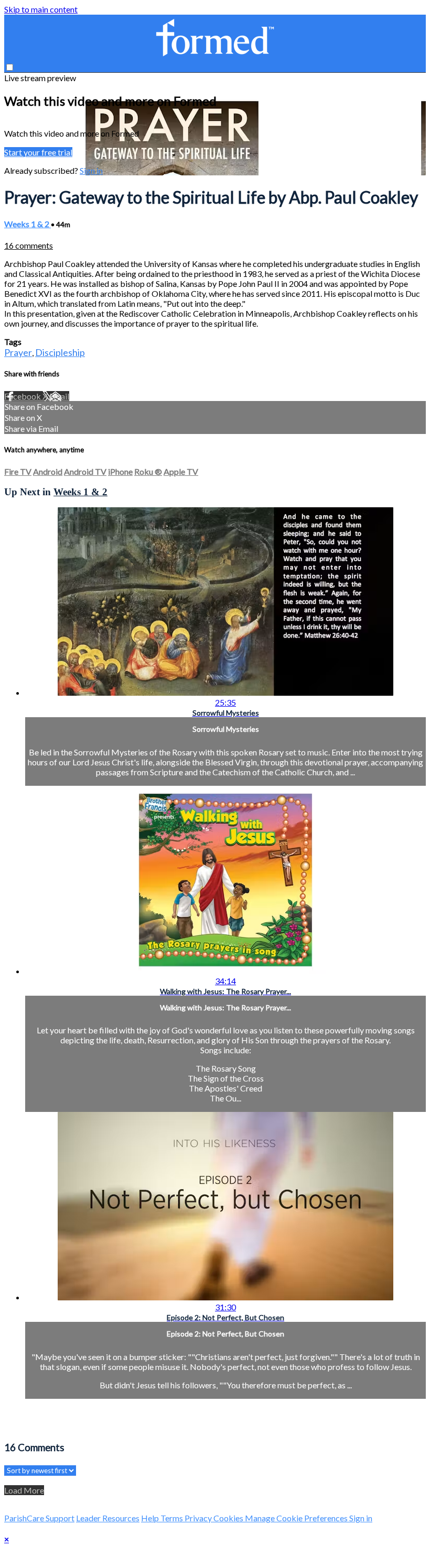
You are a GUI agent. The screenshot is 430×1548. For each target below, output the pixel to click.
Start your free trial (38, 152)
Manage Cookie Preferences (297, 1518)
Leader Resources (107, 1518)
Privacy (199, 1518)
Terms (172, 1518)
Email (59, 396)
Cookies (229, 1518)
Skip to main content (41, 9)
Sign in (91, 170)
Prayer (18, 352)
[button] (9, 67)
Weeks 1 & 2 (27, 224)
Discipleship (60, 352)
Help (150, 1518)
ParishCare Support (39, 1518)
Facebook (23, 396)
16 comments (28, 245)
